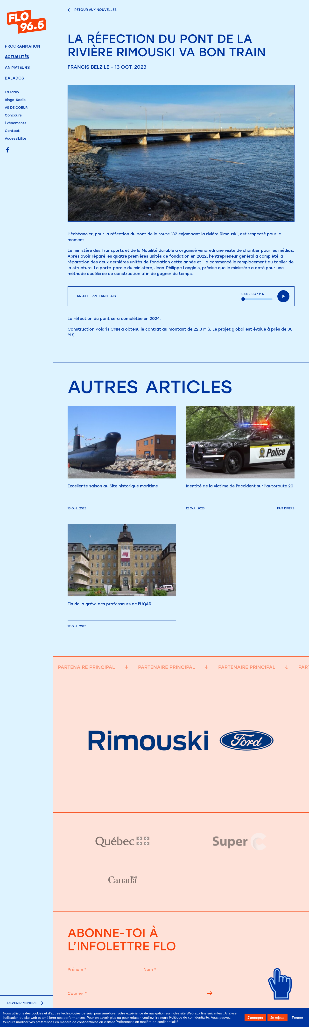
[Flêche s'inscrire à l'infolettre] (209, 994)
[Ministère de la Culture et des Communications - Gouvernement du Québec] (122, 842)
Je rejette (277, 1018)
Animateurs (17, 67)
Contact (12, 131)
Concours (13, 115)
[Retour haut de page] (280, 1005)
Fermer (297, 1018)
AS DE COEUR (16, 108)
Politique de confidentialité (189, 1017)
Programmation (22, 46)
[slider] (257, 299)
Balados (14, 78)
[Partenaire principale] (181, 800)
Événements (15, 123)
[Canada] (122, 880)
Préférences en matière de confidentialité (147, 1022)
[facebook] (7, 150)
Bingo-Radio (15, 100)
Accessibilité (15, 139)
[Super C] (240, 841)
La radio (12, 92)
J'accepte (255, 1018)
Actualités (17, 57)
